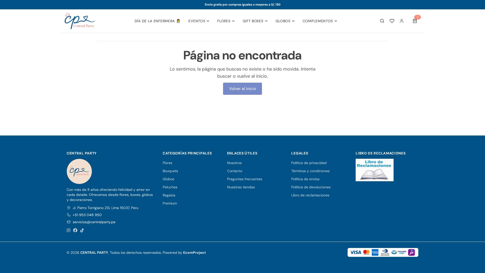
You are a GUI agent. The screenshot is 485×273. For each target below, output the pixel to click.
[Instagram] (68, 231)
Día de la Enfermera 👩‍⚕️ (158, 21)
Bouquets (170, 171)
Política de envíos (305, 179)
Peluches (170, 187)
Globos (283, 21)
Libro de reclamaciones (310, 195)
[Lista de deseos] (392, 21)
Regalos (169, 195)
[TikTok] (82, 231)
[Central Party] (80, 21)
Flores (223, 21)
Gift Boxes (253, 21)
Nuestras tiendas (241, 187)
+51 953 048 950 (87, 215)
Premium (170, 203)
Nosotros (234, 163)
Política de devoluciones (311, 187)
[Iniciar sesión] (401, 21)
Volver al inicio (242, 88)
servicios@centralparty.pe (94, 222)
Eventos (196, 21)
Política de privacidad (309, 163)
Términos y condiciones (310, 171)
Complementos (318, 21)
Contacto (234, 171)
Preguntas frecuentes (244, 179)
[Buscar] (382, 21)
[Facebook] (75, 231)
